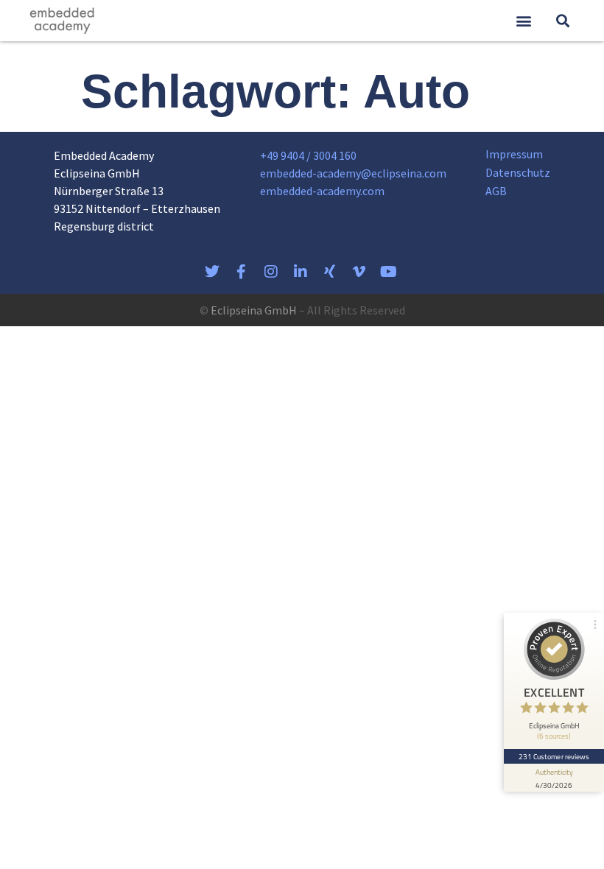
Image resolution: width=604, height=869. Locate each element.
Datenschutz (517, 172)
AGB (496, 190)
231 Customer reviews (554, 756)
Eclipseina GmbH (254, 310)
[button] (523, 21)
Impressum (514, 154)
